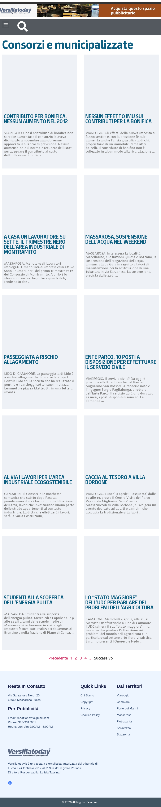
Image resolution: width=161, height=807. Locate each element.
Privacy (85, 708)
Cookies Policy (90, 715)
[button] (5, 24)
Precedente (58, 658)
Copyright (86, 702)
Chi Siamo (87, 695)
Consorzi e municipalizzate (67, 44)
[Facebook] (10, 783)
